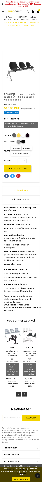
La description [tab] (21, 190)
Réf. (6, 104)
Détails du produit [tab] (21, 199)
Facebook (6, 176)
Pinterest (18, 176)
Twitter (12, 176)
